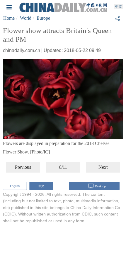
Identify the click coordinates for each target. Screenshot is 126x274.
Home (9, 18)
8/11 (63, 167)
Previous (23, 167)
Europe (43, 18)
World (25, 18)
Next (103, 167)
